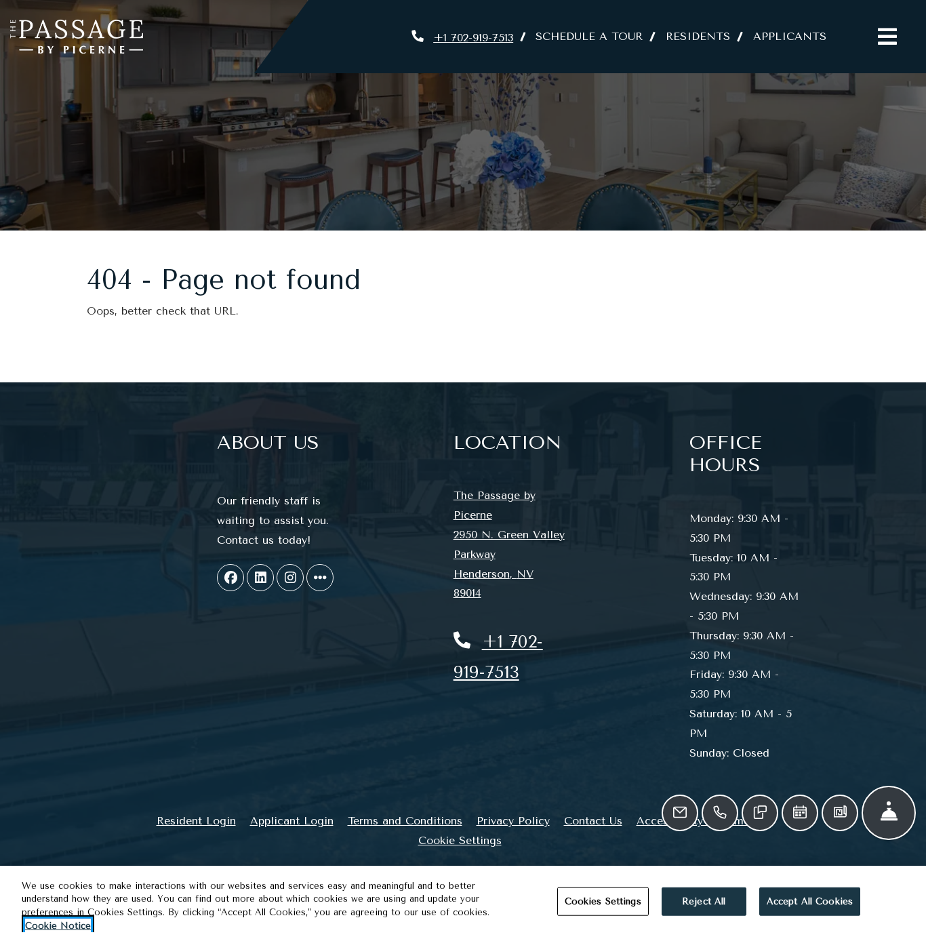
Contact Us (593, 820)
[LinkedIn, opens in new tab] (260, 577)
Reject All (703, 901)
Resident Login (196, 820)
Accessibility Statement (698, 820)
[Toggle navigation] (887, 36)
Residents (704, 36)
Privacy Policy (513, 820)
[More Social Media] (320, 577)
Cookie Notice (58, 925)
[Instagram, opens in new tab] (290, 577)
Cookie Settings (460, 840)
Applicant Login (292, 820)
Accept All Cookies (810, 901)
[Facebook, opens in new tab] (230, 577)
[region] (463, 902)
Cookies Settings (603, 901)
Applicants (795, 36)
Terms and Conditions (405, 820)
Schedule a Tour (589, 36)
